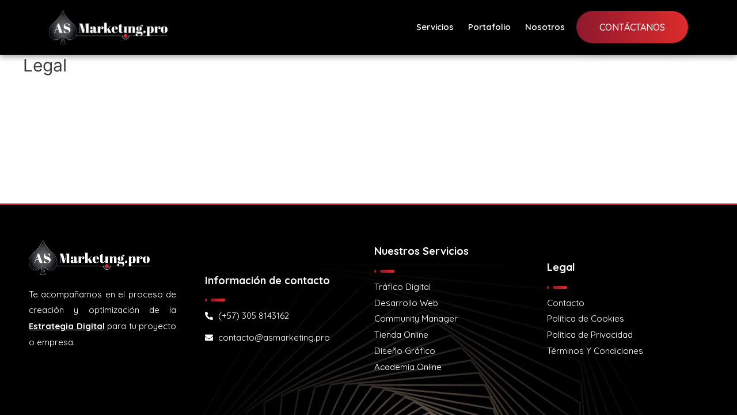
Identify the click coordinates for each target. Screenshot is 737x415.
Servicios (435, 26)
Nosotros (545, 26)
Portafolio (489, 26)
